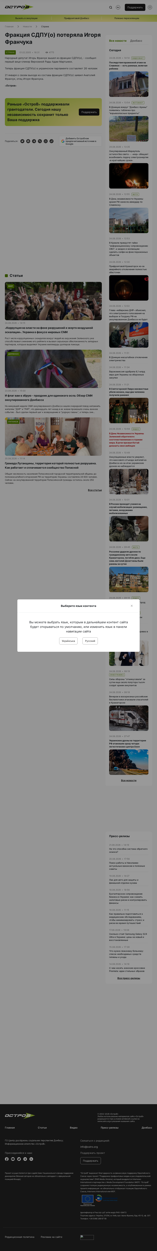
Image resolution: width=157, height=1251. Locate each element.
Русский (90, 640)
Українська (68, 640)
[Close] (132, 606)
